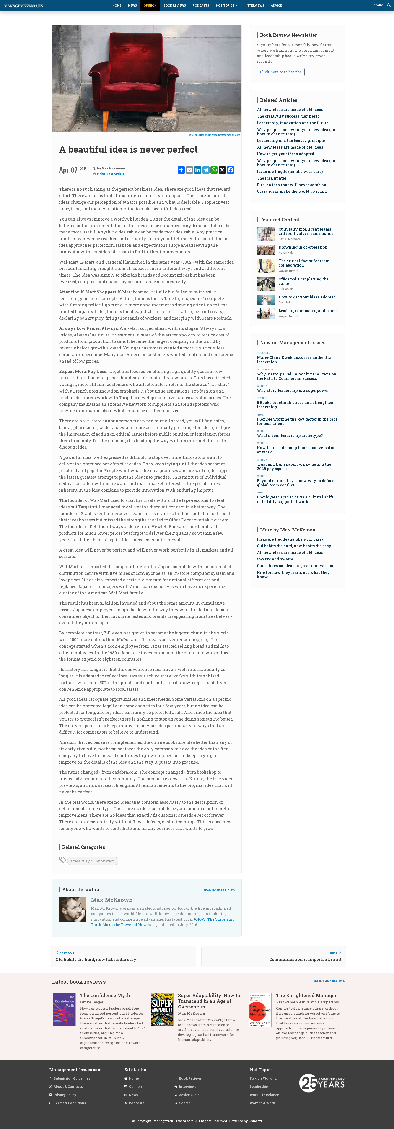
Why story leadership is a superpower (293, 390)
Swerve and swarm (275, 559)
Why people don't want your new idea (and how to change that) (297, 131)
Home (116, 5)
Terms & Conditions (70, 1103)
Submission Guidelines (72, 1078)
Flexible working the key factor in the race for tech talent (297, 421)
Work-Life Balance (264, 1095)
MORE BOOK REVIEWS (329, 981)
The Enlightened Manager (306, 995)
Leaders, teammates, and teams (308, 310)
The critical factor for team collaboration (304, 262)
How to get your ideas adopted (285, 153)
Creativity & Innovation (93, 861)
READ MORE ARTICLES (219, 890)
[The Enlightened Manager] (262, 1018)
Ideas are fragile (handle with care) (290, 171)
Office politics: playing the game (304, 281)
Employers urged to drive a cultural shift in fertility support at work (295, 499)
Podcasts (201, 5)
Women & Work (262, 1103)
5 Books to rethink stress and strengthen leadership (295, 404)
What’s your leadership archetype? (290, 435)
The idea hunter (271, 178)
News (132, 5)
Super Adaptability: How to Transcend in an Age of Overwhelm (209, 1001)
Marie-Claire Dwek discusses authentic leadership (294, 359)
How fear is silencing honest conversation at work (297, 449)
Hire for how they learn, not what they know (293, 574)
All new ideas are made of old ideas (290, 109)
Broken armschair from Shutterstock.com (214, 134)
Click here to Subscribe (281, 71)
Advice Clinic (189, 1095)
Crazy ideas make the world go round (292, 191)
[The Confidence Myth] (66, 1023)
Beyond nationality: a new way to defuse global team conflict (295, 482)
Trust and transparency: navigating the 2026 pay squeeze (294, 466)
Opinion (150, 5)
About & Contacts (68, 1086)
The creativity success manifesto (288, 116)
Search (185, 1103)
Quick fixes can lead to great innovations (295, 565)
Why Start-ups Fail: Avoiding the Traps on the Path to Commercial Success (296, 376)
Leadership (259, 1086)
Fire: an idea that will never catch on (291, 184)
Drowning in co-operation (303, 247)
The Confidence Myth (105, 995)
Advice (276, 5)
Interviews (255, 5)
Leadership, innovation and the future (292, 122)
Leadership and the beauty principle (291, 140)
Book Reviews (174, 5)
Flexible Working (263, 1078)
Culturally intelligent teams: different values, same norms (306, 231)
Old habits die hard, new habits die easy (294, 545)
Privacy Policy (65, 1095)
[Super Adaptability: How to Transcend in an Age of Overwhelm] (164, 1019)
